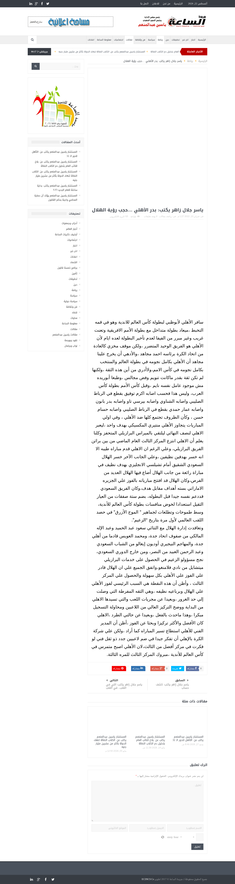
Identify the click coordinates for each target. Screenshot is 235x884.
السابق (180, 680)
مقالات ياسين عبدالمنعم (65, 334)
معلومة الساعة (104, 40)
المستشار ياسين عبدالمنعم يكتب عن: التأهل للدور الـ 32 (188, 738)
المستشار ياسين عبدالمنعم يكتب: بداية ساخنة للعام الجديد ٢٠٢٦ (57, 187)
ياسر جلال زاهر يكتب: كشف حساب (172, 686)
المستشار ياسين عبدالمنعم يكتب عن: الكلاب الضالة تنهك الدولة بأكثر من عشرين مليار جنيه (115, 52)
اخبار (193, 40)
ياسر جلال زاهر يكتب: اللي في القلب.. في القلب (124, 686)
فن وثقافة (140, 40)
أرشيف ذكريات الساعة (66, 234)
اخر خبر (185, 40)
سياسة (151, 40)
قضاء (74, 312)
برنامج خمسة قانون (67, 267)
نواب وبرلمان (70, 346)
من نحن (166, 3)
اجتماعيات (118, 40)
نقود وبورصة (70, 340)
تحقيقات (176, 40)
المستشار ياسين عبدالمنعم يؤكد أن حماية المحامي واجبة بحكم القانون (55, 197)
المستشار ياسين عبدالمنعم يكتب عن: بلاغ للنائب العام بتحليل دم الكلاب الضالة (150, 740)
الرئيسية (178, 3)
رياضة (160, 40)
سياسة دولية (70, 301)
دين (167, 40)
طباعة (133, 216)
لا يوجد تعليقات (150, 216)
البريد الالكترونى (117, 216)
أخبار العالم (71, 229)
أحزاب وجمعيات (69, 223)
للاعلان (155, 3)
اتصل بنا (144, 3)
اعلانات (91, 40)
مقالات (129, 40)
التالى (114, 680)
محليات (73, 318)
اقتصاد (73, 262)
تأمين (74, 273)
